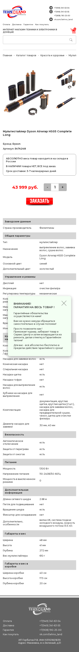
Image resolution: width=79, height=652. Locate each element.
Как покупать (42, 24)
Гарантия (28, 24)
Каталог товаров (26, 55)
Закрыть (64, 303)
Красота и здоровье (52, 55)
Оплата (6, 24)
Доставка (16, 24)
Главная (7, 55)
